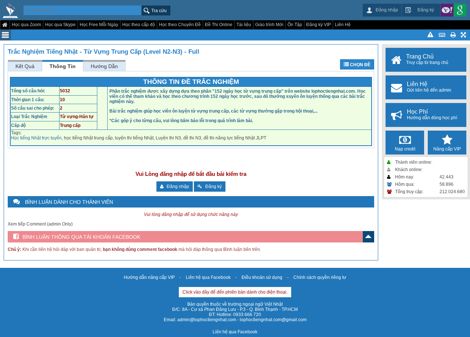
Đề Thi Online (218, 24)
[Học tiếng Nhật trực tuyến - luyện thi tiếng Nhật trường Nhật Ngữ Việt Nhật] (10, 11)
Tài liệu (243, 24)
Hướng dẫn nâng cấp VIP (149, 277)
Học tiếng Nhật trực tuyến (36, 138)
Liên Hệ (343, 24)
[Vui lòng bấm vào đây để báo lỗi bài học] (430, 34)
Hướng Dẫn (104, 66)
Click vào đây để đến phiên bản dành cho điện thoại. (235, 292)
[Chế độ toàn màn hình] (464, 34)
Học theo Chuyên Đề (180, 24)
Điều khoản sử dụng (262, 277)
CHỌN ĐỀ (359, 64)
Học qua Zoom (26, 24)
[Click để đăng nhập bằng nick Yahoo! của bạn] (447, 10)
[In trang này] (453, 34)
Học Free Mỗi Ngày (99, 24)
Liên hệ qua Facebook (208, 277)
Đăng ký (212, 186)
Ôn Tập (295, 24)
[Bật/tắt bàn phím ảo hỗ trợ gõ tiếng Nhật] (441, 34)
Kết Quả (25, 66)
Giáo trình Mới (269, 24)
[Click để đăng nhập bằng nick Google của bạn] (459, 10)
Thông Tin (63, 66)
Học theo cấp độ (138, 24)
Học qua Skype (60, 24)
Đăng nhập (176, 186)
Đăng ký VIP (318, 24)
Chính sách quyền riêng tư (319, 277)
